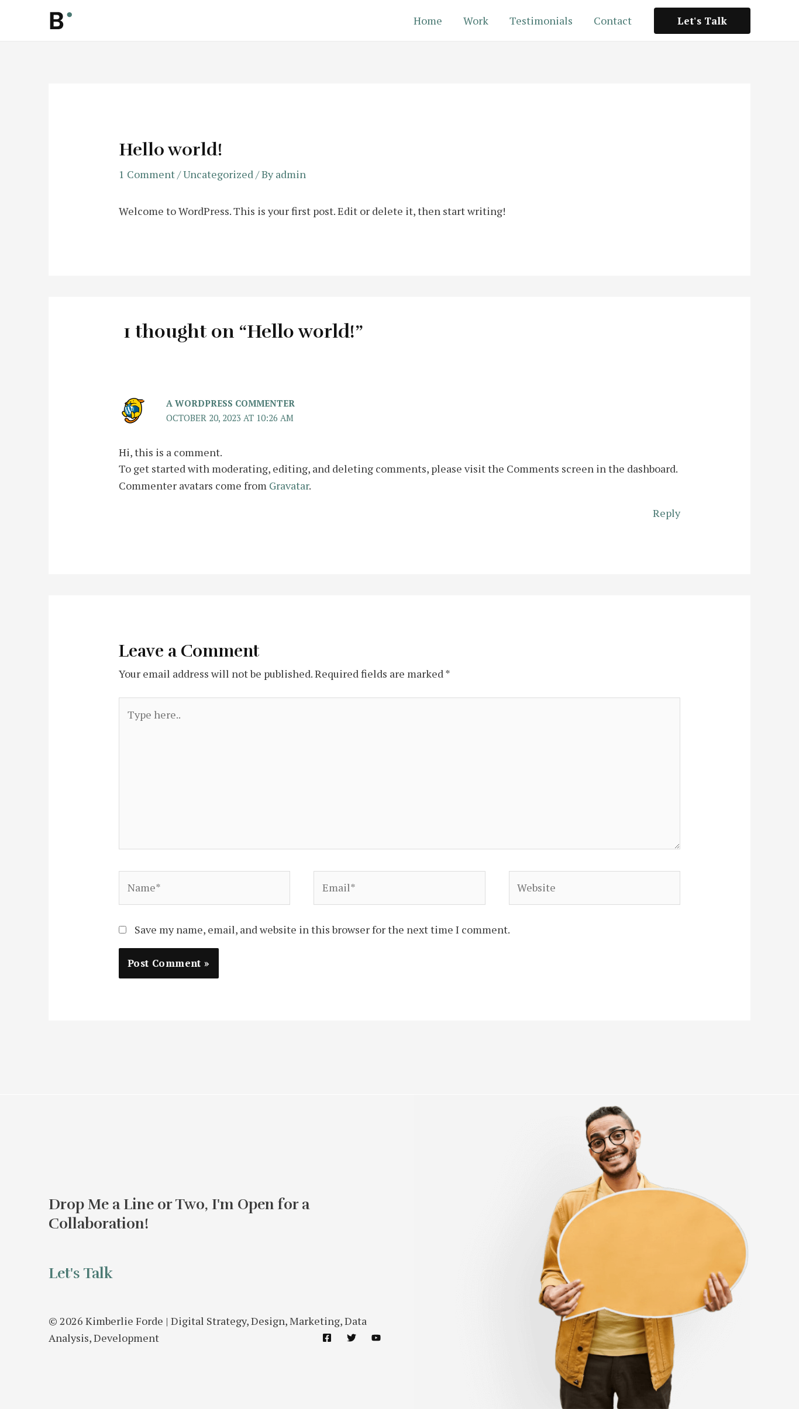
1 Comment (147, 174)
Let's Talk (81, 1273)
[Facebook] (327, 1337)
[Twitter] (351, 1337)
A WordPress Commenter (230, 403)
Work (475, 20)
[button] (702, 21)
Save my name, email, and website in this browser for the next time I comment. (322, 929)
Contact (613, 20)
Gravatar (289, 485)
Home (428, 20)
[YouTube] (376, 1337)
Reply (666, 513)
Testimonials (541, 20)
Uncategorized (218, 174)
